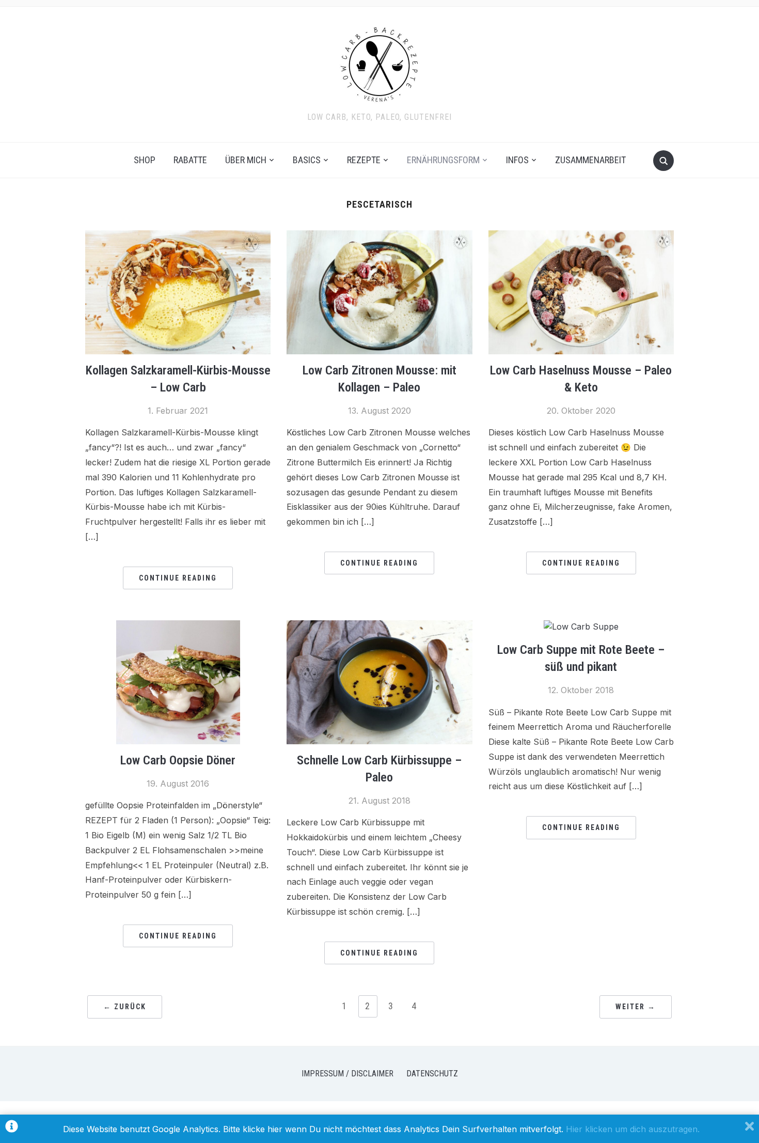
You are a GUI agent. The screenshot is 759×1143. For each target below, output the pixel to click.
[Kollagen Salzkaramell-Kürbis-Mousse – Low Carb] (178, 236)
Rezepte (364, 159)
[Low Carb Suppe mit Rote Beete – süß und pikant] (581, 626)
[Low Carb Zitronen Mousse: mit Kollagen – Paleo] (379, 236)
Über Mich (245, 159)
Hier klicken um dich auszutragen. (633, 1129)
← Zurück (124, 1007)
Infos (517, 159)
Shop (144, 159)
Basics (307, 159)
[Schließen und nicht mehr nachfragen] (749, 1129)
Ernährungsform (443, 159)
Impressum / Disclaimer (347, 1073)
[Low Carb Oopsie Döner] (178, 626)
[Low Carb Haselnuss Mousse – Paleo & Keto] (581, 236)
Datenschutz (432, 1073)
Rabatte (190, 159)
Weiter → (635, 1007)
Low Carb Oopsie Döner (177, 760)
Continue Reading (178, 578)
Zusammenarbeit (590, 159)
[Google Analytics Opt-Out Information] (11, 1129)
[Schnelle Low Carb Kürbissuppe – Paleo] (379, 626)
